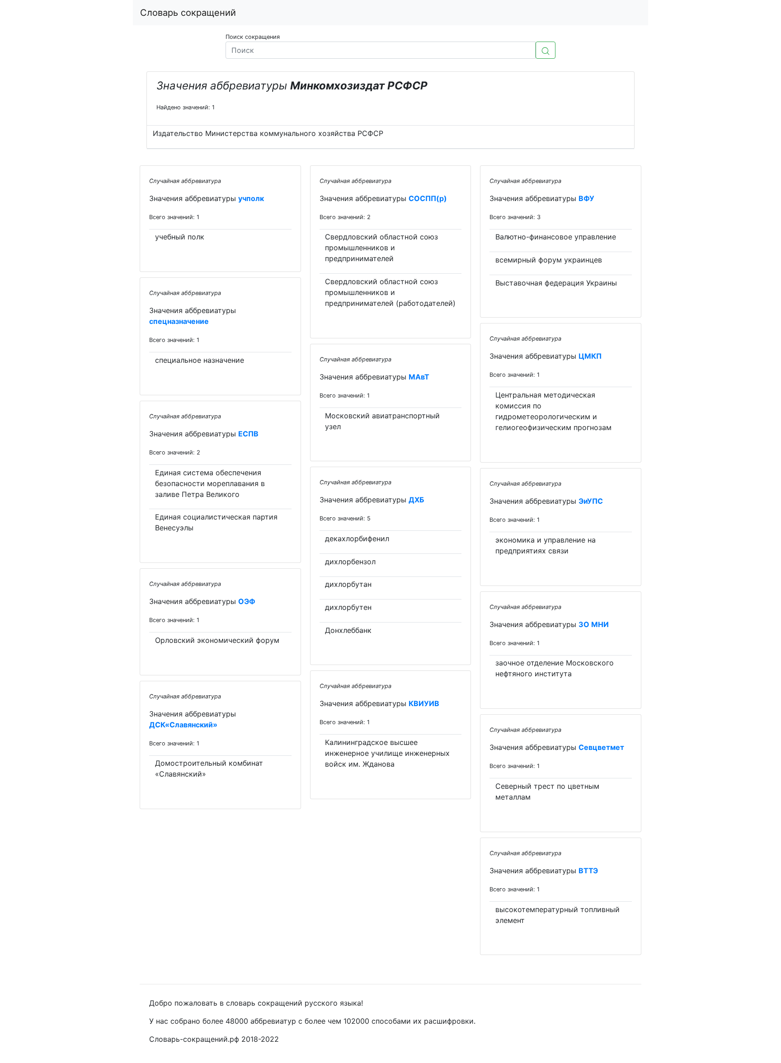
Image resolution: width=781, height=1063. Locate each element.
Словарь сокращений (188, 12)
